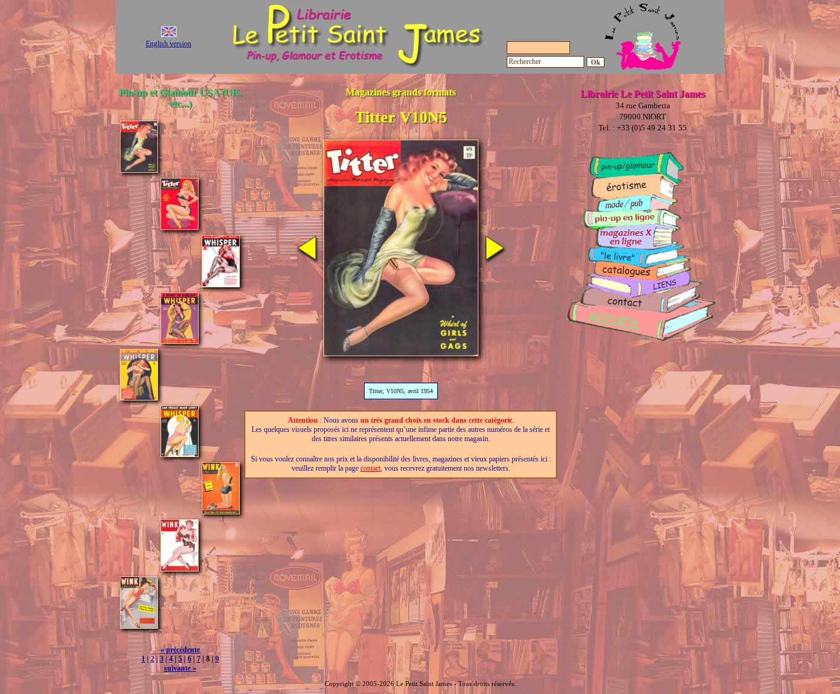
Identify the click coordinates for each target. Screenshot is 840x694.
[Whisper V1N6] (221, 284)
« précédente (180, 649)
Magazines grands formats (401, 92)
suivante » (180, 668)
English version (168, 43)
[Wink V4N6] (179, 568)
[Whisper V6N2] (139, 397)
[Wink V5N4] (139, 625)
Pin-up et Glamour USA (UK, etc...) (180, 97)
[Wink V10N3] (221, 511)
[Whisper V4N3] (179, 340)
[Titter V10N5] (139, 169)
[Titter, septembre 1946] (179, 226)
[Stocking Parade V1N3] (307, 257)
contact (370, 468)
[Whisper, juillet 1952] (179, 454)
